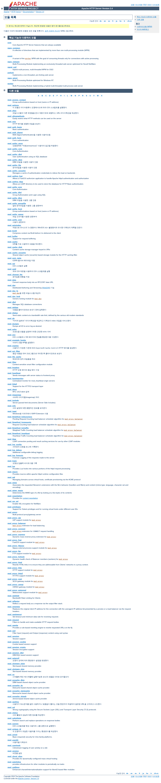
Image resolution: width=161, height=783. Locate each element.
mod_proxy (12, 512)
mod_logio (12, 461)
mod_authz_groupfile (17, 203)
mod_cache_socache (17, 253)
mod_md (11, 477)
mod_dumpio (13, 324)
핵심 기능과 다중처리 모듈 (146, 17)
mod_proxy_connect (16, 529)
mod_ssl (11, 707)
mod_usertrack (14, 745)
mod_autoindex (14, 225)
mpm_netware (13, 62)
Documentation (28, 12)
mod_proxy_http (15, 568)
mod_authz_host (15, 209)
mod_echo (12, 329)
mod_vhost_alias (15, 756)
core (9, 43)
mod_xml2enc (13, 767)
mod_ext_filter (14, 351)
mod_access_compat (17, 100)
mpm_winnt (12, 78)
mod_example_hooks (17, 340)
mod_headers (13, 368)
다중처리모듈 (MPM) (144, 27)
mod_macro (13, 472)
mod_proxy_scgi (15, 579)
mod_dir (11, 318)
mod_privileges (14, 507)
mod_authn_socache (17, 171)
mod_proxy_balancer (74, 419)
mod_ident (12, 389)
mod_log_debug (15, 450)
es (109, 21)
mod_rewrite (13, 625)
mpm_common (14, 48)
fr (113, 21)
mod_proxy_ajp (14, 518)
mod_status (13, 713)
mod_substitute (14, 718)
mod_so (11, 675)
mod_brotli (12, 231)
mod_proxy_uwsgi (15, 585)
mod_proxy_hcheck (16, 557)
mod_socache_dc (15, 685)
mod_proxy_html (15, 562)
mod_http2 (12, 384)
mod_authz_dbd (15, 192)
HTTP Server (16, 12)
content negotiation (30, 498)
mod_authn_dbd (15, 154)
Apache (6, 12)
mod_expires (13, 346)
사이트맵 (156, 5)
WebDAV (46, 288)
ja (116, 21)
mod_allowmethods (16, 116)
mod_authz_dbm (15, 198)
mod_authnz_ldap (15, 182)
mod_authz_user (15, 220)
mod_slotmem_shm (16, 669)
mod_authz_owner (15, 214)
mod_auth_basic (15, 127)
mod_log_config (15, 444)
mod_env (11, 335)
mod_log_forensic (15, 455)
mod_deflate (13, 307)
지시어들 (138, 5)
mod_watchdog (14, 762)
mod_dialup (13, 313)
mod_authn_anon (15, 143)
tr (124, 21)
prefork (11, 73)
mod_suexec (13, 724)
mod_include (13, 400)
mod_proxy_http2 (15, 573)
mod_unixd (12, 735)
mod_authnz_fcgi (15, 176)
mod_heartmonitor (15, 378)
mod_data (12, 280)
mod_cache (12, 242)
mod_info (12, 406)
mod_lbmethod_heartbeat (19, 433)
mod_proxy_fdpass (16, 546)
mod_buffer (12, 236)
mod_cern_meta (14, 258)
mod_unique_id (14, 729)
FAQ (145, 5)
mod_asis (12, 122)
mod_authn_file (14, 165)
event (10, 56)
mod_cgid (12, 269)
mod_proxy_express (16, 534)
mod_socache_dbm (16, 680)
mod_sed (11, 631)
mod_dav (11, 285)
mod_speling (13, 702)
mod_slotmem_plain (16, 664)
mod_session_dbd (16, 653)
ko (120, 21)
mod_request (13, 620)
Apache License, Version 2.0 (28, 778)
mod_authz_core (15, 187)
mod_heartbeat (14, 373)
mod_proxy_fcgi (15, 540)
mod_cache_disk (15, 247)
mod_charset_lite (15, 275)
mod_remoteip (14, 607)
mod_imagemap (14, 395)
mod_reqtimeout (15, 614)
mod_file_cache (14, 357)
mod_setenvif (13, 658)
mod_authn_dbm (15, 160)
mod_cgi (11, 264)
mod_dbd (12, 302)
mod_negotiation (15, 496)
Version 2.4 (40, 12)
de (100, 21)
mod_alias (12, 111)
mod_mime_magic (15, 490)
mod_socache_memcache (19, 691)
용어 (149, 5)
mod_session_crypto (17, 647)
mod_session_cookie (17, 642)
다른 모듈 (140, 19)
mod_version (13, 751)
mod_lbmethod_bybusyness (20, 417)
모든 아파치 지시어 (52, 31)
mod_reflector (13, 601)
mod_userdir (13, 740)
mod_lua (11, 466)
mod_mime (12, 483)
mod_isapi (12, 411)
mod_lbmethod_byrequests (19, 422)
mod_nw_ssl (13, 501)
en (104, 21)
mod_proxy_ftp (14, 551)
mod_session (13, 636)
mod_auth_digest (15, 132)
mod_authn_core (15, 149)
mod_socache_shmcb (17, 696)
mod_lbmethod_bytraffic (18, 428)
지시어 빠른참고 (143, 29)
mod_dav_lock (14, 296)
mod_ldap (12, 439)
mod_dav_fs (13, 291)
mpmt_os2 (12, 67)
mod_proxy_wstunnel (17, 590)
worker (28, 59)
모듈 (132, 5)
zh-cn (129, 21)
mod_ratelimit (13, 596)
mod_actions (13, 105)
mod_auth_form (14, 138)
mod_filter (12, 362)
